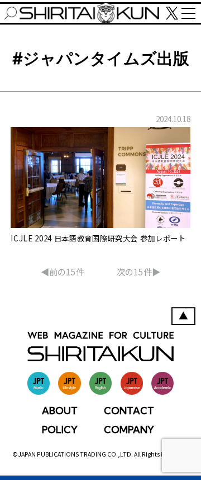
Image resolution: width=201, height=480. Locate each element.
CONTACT (129, 410)
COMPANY (129, 429)
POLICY (60, 429)
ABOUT (60, 410)
